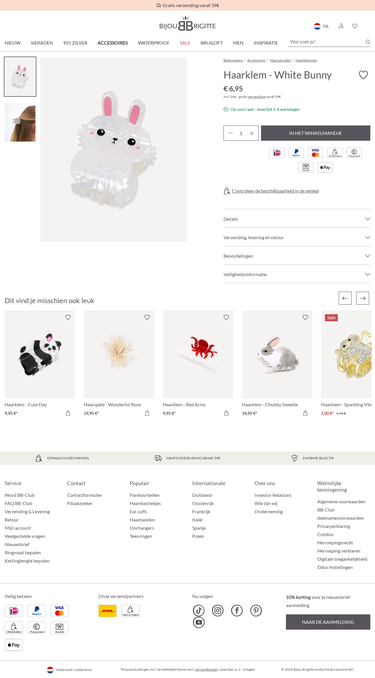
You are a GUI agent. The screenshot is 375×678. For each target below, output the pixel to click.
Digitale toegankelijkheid (342, 559)
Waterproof (154, 42)
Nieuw (13, 42)
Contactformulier (84, 495)
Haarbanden (142, 519)
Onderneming (269, 511)
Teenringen (141, 536)
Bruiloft (212, 42)
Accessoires (113, 42)
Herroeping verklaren (338, 550)
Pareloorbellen (145, 495)
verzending (256, 96)
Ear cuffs (138, 511)
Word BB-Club (20, 495)
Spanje (199, 528)
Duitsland (202, 495)
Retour (12, 519)
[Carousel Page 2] (20, 122)
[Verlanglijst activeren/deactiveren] (363, 75)
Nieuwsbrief (17, 544)
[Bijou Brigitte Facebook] (236, 610)
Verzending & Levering (27, 511)
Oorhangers (142, 528)
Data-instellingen (335, 567)
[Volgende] (362, 298)
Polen (198, 536)
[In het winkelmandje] (68, 413)
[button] (341, 26)
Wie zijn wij (266, 503)
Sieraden (42, 42)
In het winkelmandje (315, 133)
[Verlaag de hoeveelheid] (230, 133)
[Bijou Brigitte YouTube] (198, 622)
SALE (185, 42)
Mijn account (18, 528)
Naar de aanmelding (328, 622)
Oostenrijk (203, 503)
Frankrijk (201, 511)
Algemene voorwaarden (341, 501)
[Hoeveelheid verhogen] (252, 133)
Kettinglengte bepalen (27, 560)
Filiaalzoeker (80, 503)
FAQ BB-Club (18, 503)
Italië (197, 519)
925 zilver (75, 42)
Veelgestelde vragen (25, 536)
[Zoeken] (368, 42)
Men (238, 42)
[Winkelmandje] (368, 26)
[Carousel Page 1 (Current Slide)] (20, 76)
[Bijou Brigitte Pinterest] (255, 610)
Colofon (325, 534)
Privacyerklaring (333, 526)
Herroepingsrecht (335, 542)
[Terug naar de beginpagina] (187, 23)
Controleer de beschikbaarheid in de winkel (275, 190)
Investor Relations (273, 495)
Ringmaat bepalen (23, 552)
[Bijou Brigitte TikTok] (198, 610)
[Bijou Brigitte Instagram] (217, 610)
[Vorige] (345, 298)
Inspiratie (266, 42)
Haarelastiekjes (145, 503)
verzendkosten (206, 669)
